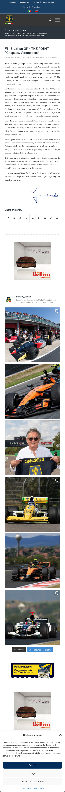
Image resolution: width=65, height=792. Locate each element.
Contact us (35, 7)
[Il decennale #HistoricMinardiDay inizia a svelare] (32, 334)
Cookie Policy (25, 788)
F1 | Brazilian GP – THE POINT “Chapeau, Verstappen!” (27, 51)
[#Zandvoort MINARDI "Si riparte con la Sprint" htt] (32, 447)
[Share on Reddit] (51, 218)
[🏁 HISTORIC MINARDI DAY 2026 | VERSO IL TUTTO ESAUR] (32, 504)
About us (12, 2)
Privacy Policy (38, 788)
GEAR (36, 2)
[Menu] (56, 20)
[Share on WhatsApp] (20, 218)
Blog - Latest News (15, 30)
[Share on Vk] (45, 218)
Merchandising (48, 2)
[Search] (49, 20)
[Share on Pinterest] (26, 218)
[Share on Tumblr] (39, 218)
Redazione (53, 57)
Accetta (32, 765)
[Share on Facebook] (8, 218)
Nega (32, 773)
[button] (60, 734)
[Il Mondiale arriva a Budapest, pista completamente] (32, 617)
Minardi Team (25, 2)
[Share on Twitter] (14, 218)
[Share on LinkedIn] (33, 218)
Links (25, 7)
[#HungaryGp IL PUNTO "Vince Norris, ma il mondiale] (32, 560)
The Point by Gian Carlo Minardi (33, 57)
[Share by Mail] (57, 218)
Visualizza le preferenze (32, 781)
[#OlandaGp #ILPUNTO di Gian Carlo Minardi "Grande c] (32, 391)
